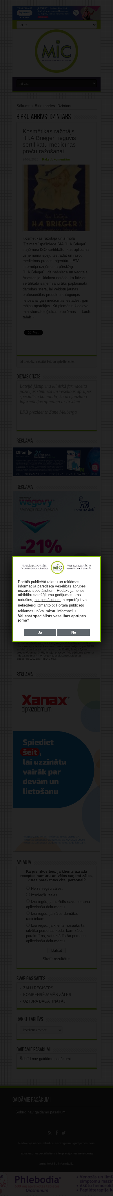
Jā (40, 632)
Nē (73, 632)
